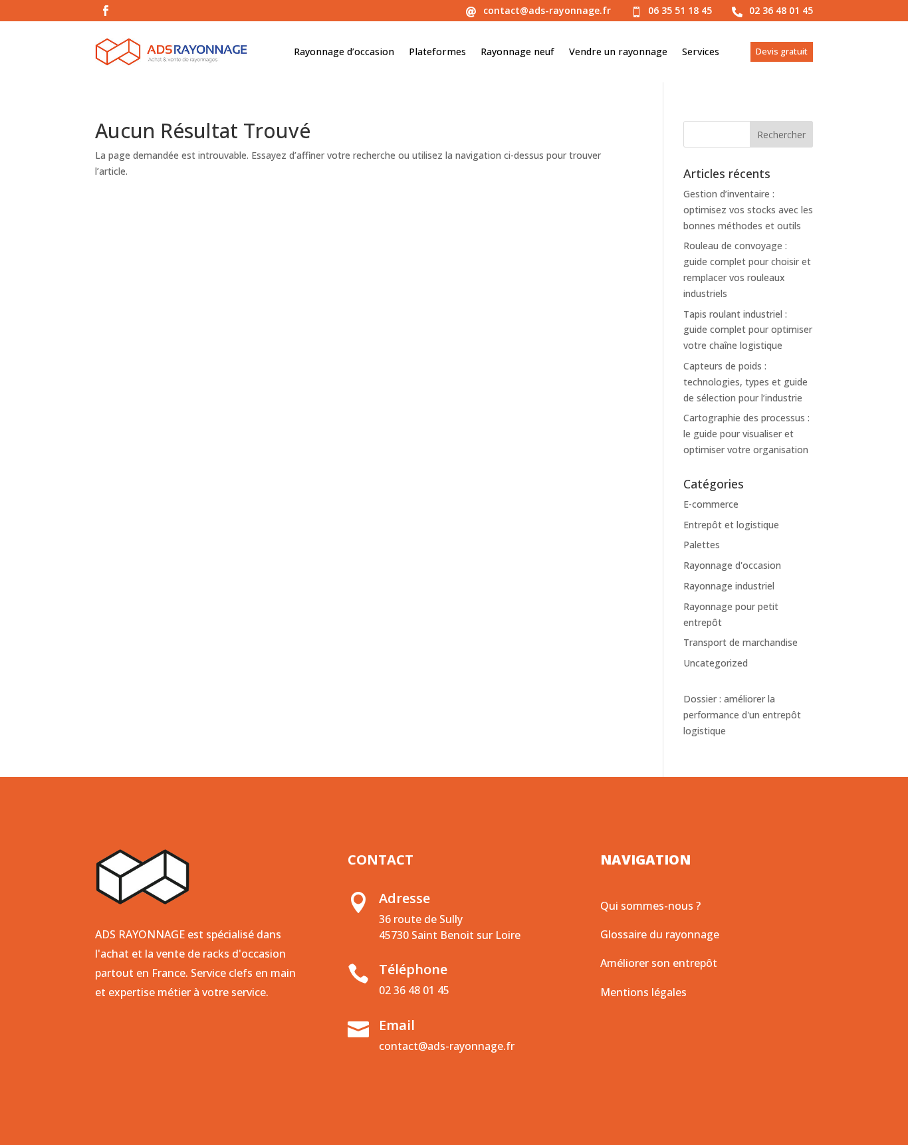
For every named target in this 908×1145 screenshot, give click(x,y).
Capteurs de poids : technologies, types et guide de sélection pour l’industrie (745, 382)
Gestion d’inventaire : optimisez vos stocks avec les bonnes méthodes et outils (748, 209)
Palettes (701, 544)
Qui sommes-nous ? (650, 905)
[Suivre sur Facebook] (105, 10)
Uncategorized (715, 663)
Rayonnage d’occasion (344, 51)
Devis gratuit (782, 51)
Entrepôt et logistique (731, 524)
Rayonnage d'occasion (732, 565)
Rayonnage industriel (728, 585)
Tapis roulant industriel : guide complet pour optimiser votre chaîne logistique (747, 330)
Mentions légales (643, 992)
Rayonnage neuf (517, 51)
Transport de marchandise (740, 642)
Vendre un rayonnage (618, 51)
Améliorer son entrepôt (658, 963)
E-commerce (710, 504)
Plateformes (437, 51)
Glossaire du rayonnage (659, 934)
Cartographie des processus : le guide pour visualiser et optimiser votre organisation (746, 433)
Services (700, 51)
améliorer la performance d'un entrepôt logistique (742, 714)
